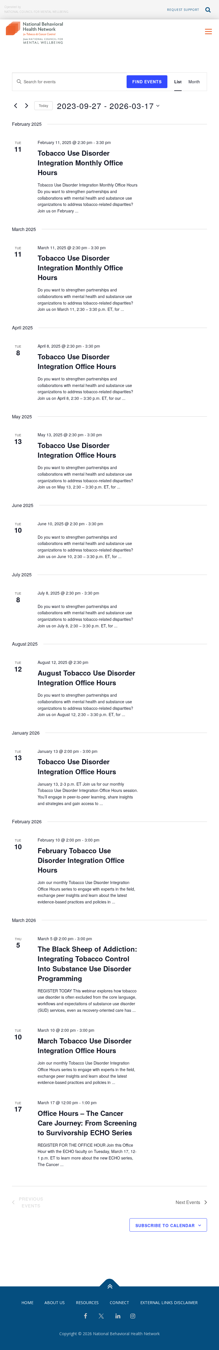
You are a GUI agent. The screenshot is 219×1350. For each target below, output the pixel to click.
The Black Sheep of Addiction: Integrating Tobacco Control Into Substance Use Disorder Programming (87, 963)
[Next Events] (26, 105)
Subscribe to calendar (165, 1225)
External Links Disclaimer (169, 1302)
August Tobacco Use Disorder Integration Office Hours (86, 677)
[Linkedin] (117, 1316)
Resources (87, 1302)
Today (43, 105)
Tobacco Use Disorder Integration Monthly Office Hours (80, 162)
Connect (119, 1302)
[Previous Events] (15, 105)
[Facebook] (85, 1316)
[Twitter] (101, 1318)
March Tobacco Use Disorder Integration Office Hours (84, 1045)
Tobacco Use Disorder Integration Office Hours (77, 361)
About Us (54, 1302)
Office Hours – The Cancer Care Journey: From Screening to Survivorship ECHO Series (87, 1122)
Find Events (147, 81)
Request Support (183, 10)
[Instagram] (132, 1316)
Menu (208, 31)
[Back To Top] (110, 1286)
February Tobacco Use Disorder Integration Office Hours (81, 860)
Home (27, 1302)
